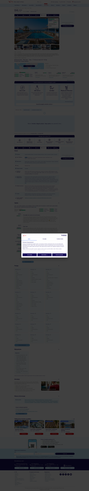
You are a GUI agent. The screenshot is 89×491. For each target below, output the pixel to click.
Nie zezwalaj (29, 254)
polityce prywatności (58, 251)
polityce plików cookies (47, 251)
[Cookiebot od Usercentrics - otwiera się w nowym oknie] (62, 235)
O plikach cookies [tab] (60, 238)
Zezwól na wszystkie (59, 254)
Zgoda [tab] (29, 238)
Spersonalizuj (43, 254)
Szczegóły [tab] (44, 238)
